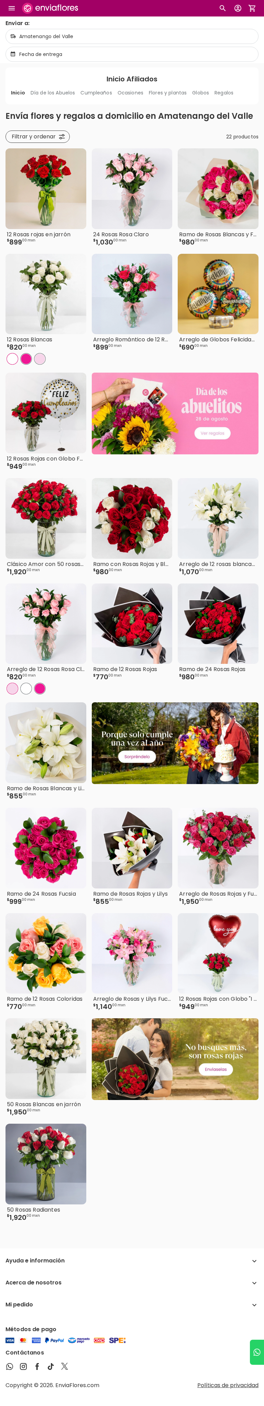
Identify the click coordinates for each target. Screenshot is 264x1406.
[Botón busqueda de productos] (223, 8)
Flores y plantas (168, 92)
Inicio (18, 92)
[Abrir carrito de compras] (252, 8)
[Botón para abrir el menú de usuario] (238, 8)
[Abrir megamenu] (12, 8)
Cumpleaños (96, 92)
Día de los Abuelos (53, 92)
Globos (200, 92)
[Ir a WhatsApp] (257, 1352)
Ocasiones (130, 92)
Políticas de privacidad (227, 1385)
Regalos (223, 92)
